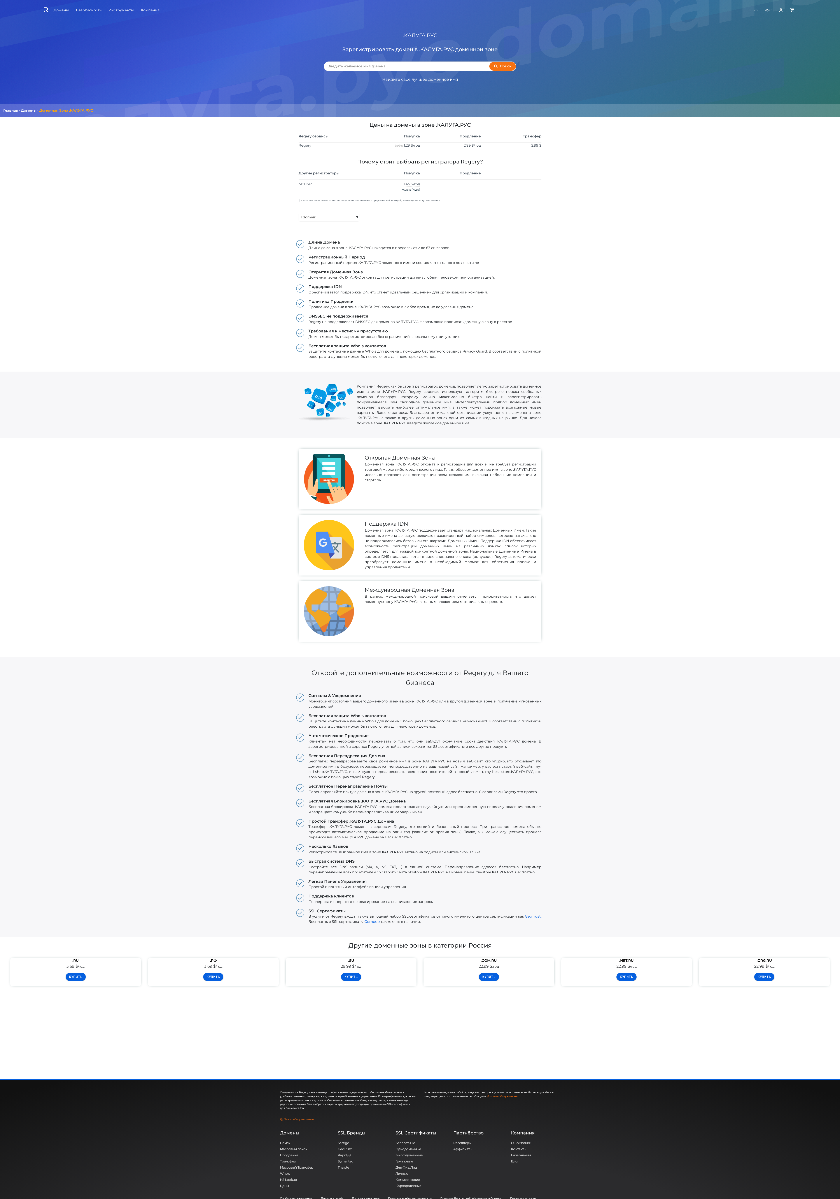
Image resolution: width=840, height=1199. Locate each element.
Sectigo (343, 1143)
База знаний (521, 1155)
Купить (75, 977)
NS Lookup (288, 1180)
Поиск (285, 1143)
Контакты (518, 1149)
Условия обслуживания (502, 1096)
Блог (515, 1161)
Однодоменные (408, 1149)
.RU (75, 960)
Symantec (345, 1161)
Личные (402, 1173)
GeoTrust (533, 916)
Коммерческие (408, 1180)
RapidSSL (345, 1155)
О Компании (521, 1143)
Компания (523, 1133)
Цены (284, 1186)
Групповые (404, 1161)
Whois (285, 1173)
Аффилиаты (462, 1149)
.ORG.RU (764, 960)
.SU (351, 960)
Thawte (343, 1167)
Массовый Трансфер (296, 1167)
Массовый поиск (293, 1149)
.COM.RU (489, 960)
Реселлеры (462, 1143)
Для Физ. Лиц (406, 1167)
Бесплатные (405, 1143)
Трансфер (288, 1161)
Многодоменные (409, 1155)
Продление (289, 1155)
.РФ (213, 960)
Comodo (372, 922)
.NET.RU (626, 960)
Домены (289, 1133)
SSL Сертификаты (416, 1133)
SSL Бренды (351, 1133)
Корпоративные (408, 1186)
